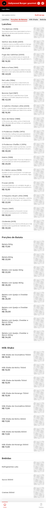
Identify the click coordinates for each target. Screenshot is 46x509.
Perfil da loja (39, 15)
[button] (5, 505)
